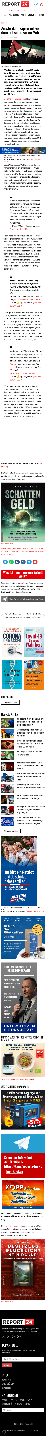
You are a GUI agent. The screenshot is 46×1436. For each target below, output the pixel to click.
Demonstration (36, 548)
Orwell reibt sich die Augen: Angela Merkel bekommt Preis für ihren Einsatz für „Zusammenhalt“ (30, 743)
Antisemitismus (20, 548)
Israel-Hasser (22, 551)
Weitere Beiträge (10, 702)
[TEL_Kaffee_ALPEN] (23, 958)
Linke (31, 551)
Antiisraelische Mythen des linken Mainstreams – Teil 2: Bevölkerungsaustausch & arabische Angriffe (30, 820)
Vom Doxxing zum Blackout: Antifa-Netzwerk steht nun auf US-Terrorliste (31, 786)
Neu (10, 14)
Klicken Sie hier (7, 544)
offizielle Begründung (16, 99)
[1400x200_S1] (23, 153)
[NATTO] (23, 1076)
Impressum (34, 1430)
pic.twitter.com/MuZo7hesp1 (23, 373)
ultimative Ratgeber (12, 1226)
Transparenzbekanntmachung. (35, 911)
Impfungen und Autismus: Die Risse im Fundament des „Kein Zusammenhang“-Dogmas (31, 809)
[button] (4, 15)
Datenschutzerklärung (16, 1430)
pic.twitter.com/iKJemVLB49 (26, 299)
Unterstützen (22, 11)
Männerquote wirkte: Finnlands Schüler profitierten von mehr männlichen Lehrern (31, 776)
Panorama (31, 14)
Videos (41, 14)
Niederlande (7, 554)
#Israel (13, 364)
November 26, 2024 (19, 229)
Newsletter (33, 11)
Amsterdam (6, 548)
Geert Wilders (8, 551)
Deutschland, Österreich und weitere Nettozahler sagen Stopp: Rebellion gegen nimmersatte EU (30, 721)
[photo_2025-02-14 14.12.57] (19, 1032)
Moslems (39, 551)
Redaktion (12, 11)
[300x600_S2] (19, 905)
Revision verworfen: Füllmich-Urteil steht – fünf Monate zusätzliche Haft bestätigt (30, 765)
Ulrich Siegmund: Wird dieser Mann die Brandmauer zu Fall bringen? (30, 797)
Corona (16, 14)
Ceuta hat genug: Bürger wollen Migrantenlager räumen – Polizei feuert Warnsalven (30, 732)
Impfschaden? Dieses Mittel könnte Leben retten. (22, 1038)
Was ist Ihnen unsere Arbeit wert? (23, 574)
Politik (23, 14)
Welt (4, 23)
